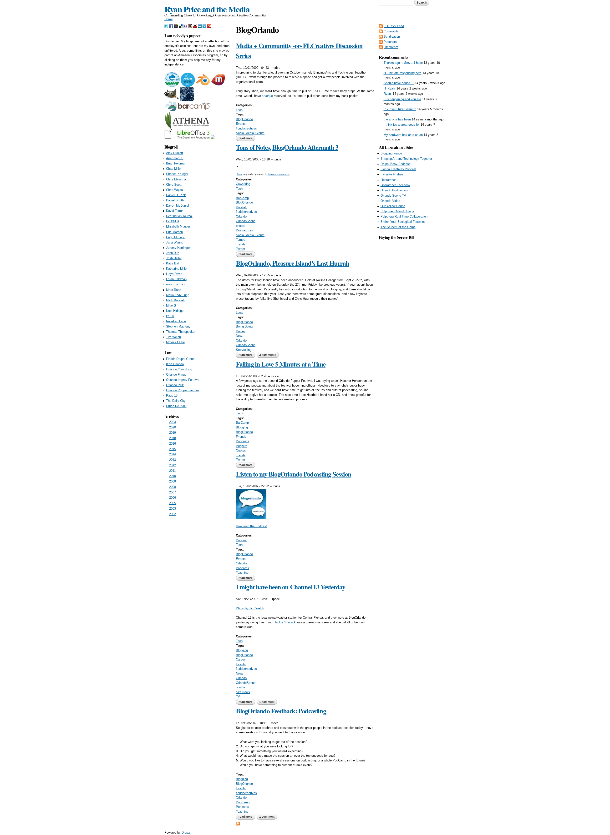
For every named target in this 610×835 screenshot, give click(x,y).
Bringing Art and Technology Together (406, 158)
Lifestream (391, 47)
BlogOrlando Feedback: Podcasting (281, 711)
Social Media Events (250, 133)
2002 (172, 514)
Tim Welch (173, 337)
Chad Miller (174, 168)
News (240, 336)
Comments (391, 31)
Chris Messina (176, 179)
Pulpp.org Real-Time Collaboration (404, 216)
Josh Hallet (174, 258)
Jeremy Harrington (178, 247)
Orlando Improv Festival (182, 380)
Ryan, (388, 93)
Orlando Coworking (179, 369)
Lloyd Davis (174, 274)
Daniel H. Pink (176, 195)
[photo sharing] (237, 164)
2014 (172, 454)
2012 (172, 465)
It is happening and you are (402, 99)
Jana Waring (174, 242)
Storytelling (243, 350)
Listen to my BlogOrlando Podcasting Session (293, 474)
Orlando (241, 216)
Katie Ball (172, 263)
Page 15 (172, 395)
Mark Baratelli (175, 300)
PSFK (170, 316)
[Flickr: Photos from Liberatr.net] (185, 25)
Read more (247, 138)
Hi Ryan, (390, 88)
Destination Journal (179, 216)
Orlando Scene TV (393, 195)
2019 (172, 432)
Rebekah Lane (176, 321)
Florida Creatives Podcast (398, 169)
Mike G (171, 305)
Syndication (392, 36)
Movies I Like (175, 342)
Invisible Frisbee (392, 174)
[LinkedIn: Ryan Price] (200, 25)
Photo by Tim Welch (250, 608)
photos (240, 226)
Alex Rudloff (174, 153)
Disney (240, 331)
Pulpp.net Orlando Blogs (397, 211)
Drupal (186, 832)
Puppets (241, 446)
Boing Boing (244, 326)
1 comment (266, 702)
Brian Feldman (176, 163)
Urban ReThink (176, 406)
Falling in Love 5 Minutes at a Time (280, 364)
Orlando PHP (175, 385)
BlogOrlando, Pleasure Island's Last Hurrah (292, 263)
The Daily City (176, 401)
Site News (243, 692)
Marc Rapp (173, 290)
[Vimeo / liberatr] (205, 25)
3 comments (267, 355)
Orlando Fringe (176, 374)
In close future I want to (400, 109)
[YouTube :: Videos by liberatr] (195, 25)
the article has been (397, 119)
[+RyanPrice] (176, 25)
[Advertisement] (412, 312)
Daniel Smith (175, 200)
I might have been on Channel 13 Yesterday (290, 587)
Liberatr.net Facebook (395, 185)
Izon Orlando (175, 364)
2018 (172, 438)
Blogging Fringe (391, 153)
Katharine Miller (177, 268)
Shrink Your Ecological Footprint (403, 222)
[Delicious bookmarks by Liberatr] (181, 25)
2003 (172, 508)
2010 (172, 476)
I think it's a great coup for (402, 124)
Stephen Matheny (178, 326)
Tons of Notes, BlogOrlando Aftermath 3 (287, 147)
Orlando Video (390, 201)
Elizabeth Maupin (178, 226)
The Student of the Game (398, 227)
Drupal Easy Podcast (395, 164)
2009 (172, 481)
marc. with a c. (176, 284)
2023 (172, 422)
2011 (172, 470)
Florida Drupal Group (180, 359)
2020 (172, 427)
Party (239, 174)
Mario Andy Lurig (177, 295)
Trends (240, 244)
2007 (172, 492)
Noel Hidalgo (174, 311)
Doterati (241, 207)
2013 (172, 460)
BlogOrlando (244, 119)
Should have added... (399, 83)
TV (238, 696)
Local (239, 110)
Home (168, 19)
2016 (172, 443)
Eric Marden (174, 232)
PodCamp (242, 802)
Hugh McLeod (175, 237)
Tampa (240, 239)
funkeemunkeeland (279, 174)
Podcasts (242, 441)
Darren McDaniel (177, 205)
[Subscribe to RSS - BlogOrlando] (238, 823)
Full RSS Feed (394, 26)
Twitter (240, 249)
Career (240, 659)
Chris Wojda (174, 190)
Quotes (241, 450)
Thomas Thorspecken (181, 331)
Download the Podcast (251, 526)
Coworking (243, 184)
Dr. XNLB (172, 221)
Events (241, 123)
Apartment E (174, 158)
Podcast (241, 540)
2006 (172, 497)
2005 (172, 503)
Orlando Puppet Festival (182, 390)
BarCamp (242, 198)
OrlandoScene (245, 221)
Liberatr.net (388, 180)
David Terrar (174, 211)
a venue (267, 96)
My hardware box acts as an (403, 135)
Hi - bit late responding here (403, 73)
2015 (172, 449)
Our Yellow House (393, 206)
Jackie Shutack (285, 622)
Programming (245, 230)
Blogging (242, 427)
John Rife (172, 253)
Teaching (242, 572)
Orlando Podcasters (394, 190)
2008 (172, 487)
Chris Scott (174, 184)
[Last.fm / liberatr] (209, 25)
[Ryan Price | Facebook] (171, 25)
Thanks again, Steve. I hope (403, 63)
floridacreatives (246, 128)
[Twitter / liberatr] (166, 25)
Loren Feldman (176, 279)
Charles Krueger (177, 174)
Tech (239, 188)
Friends (241, 436)
